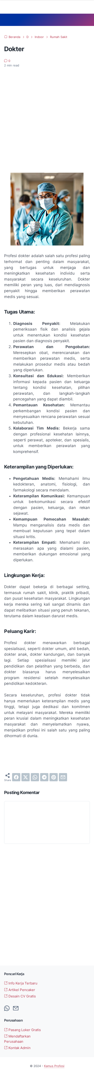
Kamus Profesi (54, 1066)
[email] (63, 777)
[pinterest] (54, 777)
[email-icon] (15, 1009)
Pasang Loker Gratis (24, 1030)
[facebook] (16, 777)
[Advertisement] (47, 120)
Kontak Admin (19, 1048)
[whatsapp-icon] (7, 1009)
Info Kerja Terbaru (22, 983)
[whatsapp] (35, 777)
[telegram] (44, 777)
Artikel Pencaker (21, 990)
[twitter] (25, 777)
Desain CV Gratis (22, 996)
